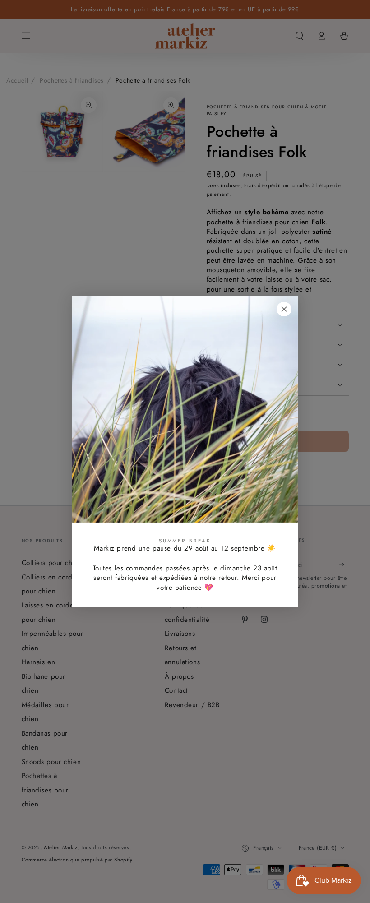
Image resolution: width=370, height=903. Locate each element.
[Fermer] (284, 309)
